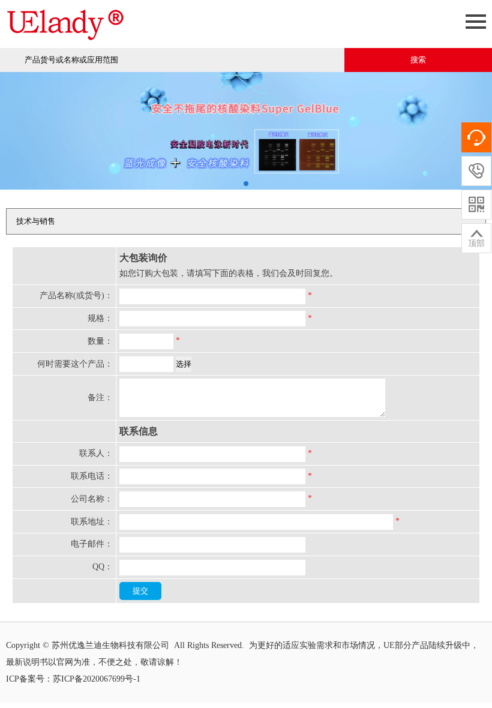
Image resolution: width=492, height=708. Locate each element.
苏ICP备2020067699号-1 (96, 678)
